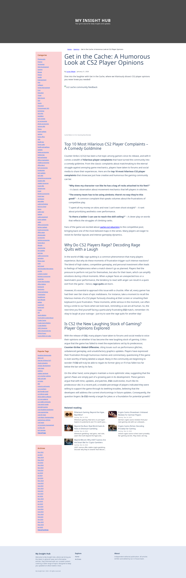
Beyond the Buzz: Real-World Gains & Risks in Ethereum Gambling (89, 427)
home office (41, 137)
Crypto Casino (42, 320)
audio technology (43, 204)
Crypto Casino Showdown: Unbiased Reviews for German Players (133, 413)
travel (39, 191)
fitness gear (41, 261)
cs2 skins (40, 381)
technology (41, 111)
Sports (40, 103)
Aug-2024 (40, 512)
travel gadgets (42, 132)
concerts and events (44, 386)
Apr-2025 (40, 519)
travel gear (41, 196)
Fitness (40, 75)
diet (39, 384)
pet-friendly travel (43, 391)
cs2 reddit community (44, 402)
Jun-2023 (40, 504)
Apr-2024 (40, 507)
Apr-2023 (40, 494)
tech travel (41, 266)
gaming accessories (44, 240)
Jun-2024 (40, 473)
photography (41, 235)
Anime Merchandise (44, 282)
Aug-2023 (40, 483)
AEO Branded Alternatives (45, 269)
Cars (39, 90)
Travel (39, 95)
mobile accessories (43, 163)
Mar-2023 (41, 499)
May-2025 (41, 525)
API (39, 313)
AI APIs (40, 271)
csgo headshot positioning (45, 410)
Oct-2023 (40, 463)
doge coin (40, 358)
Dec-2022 (40, 452)
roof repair (41, 422)
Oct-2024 (40, 478)
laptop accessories (43, 152)
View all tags (42, 433)
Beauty (40, 72)
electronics (41, 289)
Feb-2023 (40, 491)
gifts (39, 139)
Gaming (76, 49)
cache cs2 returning (110, 227)
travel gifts (41, 186)
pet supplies (41, 251)
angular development (44, 366)
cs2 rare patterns (43, 399)
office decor (41, 165)
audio (39, 222)
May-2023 (41, 460)
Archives (78, 559)
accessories (41, 238)
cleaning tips (41, 248)
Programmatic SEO (43, 108)
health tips (41, 142)
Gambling (40, 116)
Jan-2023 (40, 501)
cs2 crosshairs (42, 389)
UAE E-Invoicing (42, 328)
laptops (40, 214)
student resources (43, 183)
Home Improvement (44, 88)
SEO (39, 101)
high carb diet (42, 379)
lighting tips (41, 155)
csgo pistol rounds (43, 404)
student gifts (41, 181)
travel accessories (43, 230)
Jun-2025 (40, 527)
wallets (40, 302)
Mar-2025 (41, 522)
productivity (41, 170)
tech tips (40, 253)
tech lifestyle (41, 300)
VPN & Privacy (42, 333)
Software (40, 85)
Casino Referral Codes (44, 336)
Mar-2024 (41, 481)
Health (40, 77)
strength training (43, 407)
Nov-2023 (40, 468)
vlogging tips (41, 188)
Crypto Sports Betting (44, 323)
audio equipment (43, 217)
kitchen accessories (43, 194)
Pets (39, 82)
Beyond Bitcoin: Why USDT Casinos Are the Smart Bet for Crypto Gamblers (90, 441)
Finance (40, 62)
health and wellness (44, 147)
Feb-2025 (40, 517)
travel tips (41, 279)
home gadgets (42, 219)
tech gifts (40, 176)
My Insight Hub (93, 20)
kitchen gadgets (42, 227)
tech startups (42, 430)
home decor (41, 243)
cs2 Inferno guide (43, 394)
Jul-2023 (40, 475)
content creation (42, 274)
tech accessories (43, 168)
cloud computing (43, 363)
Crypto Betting (42, 325)
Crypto (40, 310)
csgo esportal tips (43, 412)
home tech (41, 307)
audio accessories (43, 256)
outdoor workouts (43, 373)
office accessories (43, 225)
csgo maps (41, 368)
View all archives (43, 530)
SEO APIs (40, 113)
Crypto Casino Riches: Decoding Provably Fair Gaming (131, 427)
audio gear (41, 212)
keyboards (41, 287)
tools (39, 263)
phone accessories (43, 124)
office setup (41, 232)
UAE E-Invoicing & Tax (44, 331)
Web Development (43, 67)
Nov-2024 (40, 465)
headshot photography (44, 355)
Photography (41, 59)
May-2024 (41, 457)
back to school (42, 207)
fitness (40, 129)
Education (41, 93)
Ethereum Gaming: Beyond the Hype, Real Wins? (89, 413)
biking (39, 209)
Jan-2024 (40, 496)
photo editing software (44, 397)
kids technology (42, 157)
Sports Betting (42, 315)
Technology (41, 64)
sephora (40, 371)
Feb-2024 (40, 470)
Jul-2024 (40, 455)
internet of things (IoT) (44, 360)
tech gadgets (41, 173)
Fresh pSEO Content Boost (45, 318)
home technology (43, 292)
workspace (41, 199)
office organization (43, 160)
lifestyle (40, 245)
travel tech (41, 305)
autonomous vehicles (44, 420)
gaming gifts (41, 126)
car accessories (42, 121)
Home (69, 49)
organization (41, 294)
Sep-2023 (40, 486)
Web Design (41, 98)
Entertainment (42, 80)
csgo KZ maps (42, 415)
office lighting (42, 284)
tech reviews (41, 119)
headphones (41, 297)
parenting (40, 258)
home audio (41, 144)
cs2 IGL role (41, 428)
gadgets (40, 150)
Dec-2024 (40, 514)
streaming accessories (44, 178)
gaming (40, 134)
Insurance (41, 106)
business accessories (44, 276)
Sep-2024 (40, 509)
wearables (41, 201)
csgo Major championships (46, 417)
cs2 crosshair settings (44, 376)
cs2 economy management (46, 425)
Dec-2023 (40, 488)
